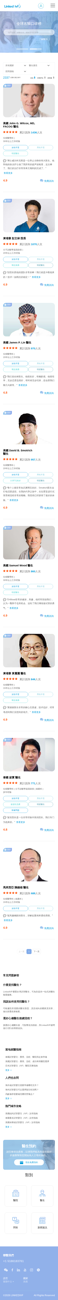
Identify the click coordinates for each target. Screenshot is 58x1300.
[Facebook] (12, 1269)
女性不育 (15, 147)
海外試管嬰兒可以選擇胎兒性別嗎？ (22, 1089)
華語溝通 (15, 265)
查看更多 (8, 173)
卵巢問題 (15, 810)
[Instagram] (31, 1269)
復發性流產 (15, 804)
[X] (38, 1269)
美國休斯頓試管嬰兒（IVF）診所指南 (22, 1122)
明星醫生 (15, 153)
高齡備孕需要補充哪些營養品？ (20, 1094)
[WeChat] (6, 1269)
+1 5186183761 (13, 1261)
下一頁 (36, 951)
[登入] (41, 5)
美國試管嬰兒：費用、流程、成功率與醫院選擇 (27, 1061)
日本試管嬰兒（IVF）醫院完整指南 (21, 1065)
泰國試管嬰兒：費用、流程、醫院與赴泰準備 (26, 1057)
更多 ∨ (8, 1070)
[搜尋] (50, 32)
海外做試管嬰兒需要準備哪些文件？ (22, 1085)
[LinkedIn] (18, 1269)
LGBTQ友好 (15, 480)
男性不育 (41, 147)
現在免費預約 (31, 1162)
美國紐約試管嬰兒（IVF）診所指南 (21, 1113)
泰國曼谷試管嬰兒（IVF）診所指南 (21, 1118)
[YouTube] (25, 1269)
